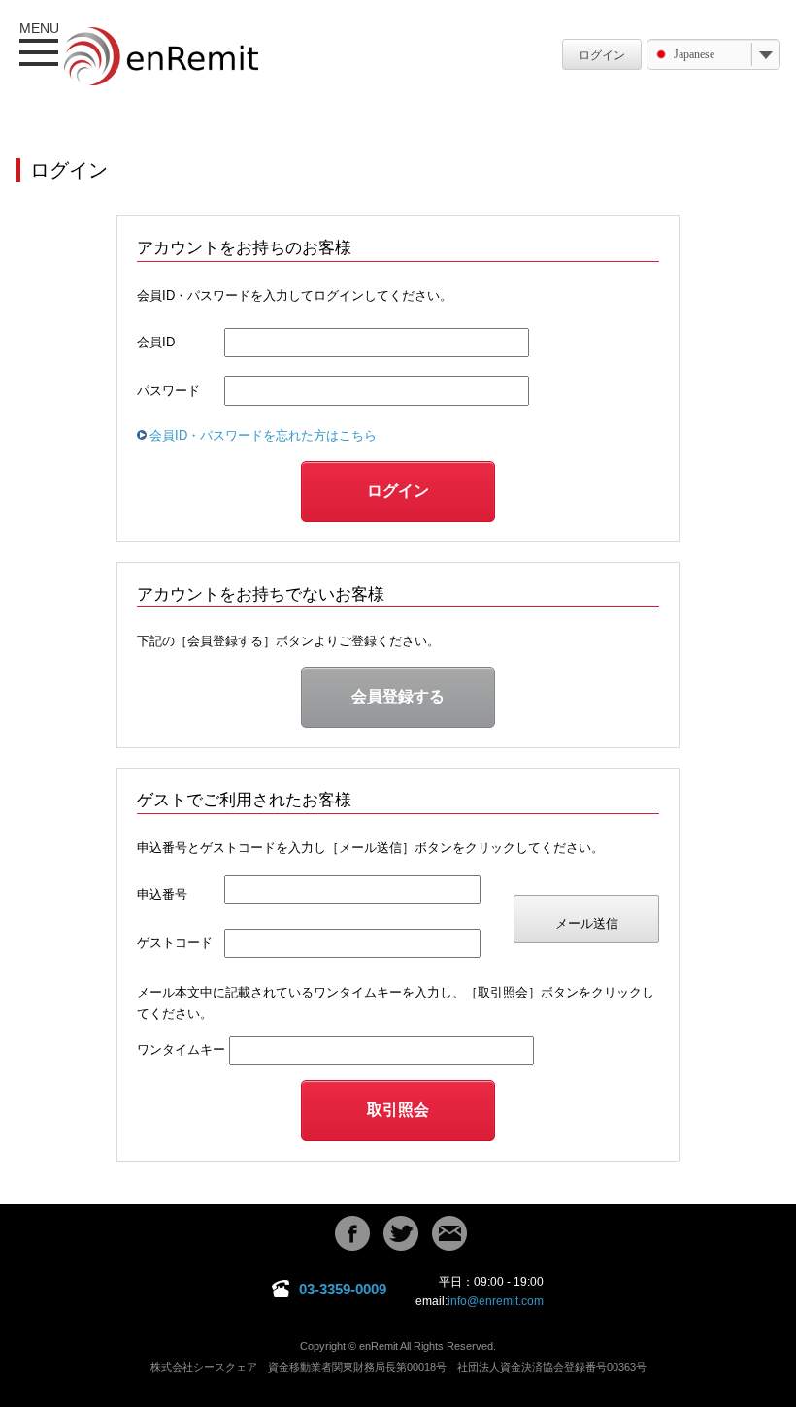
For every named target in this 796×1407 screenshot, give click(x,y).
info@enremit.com (496, 1301)
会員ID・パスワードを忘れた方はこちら (263, 435)
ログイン (602, 55)
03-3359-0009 (342, 1289)
